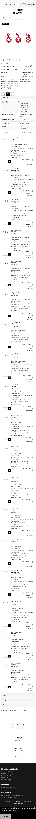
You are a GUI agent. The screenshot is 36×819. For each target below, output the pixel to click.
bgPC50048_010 (16, 384)
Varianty (5, 97)
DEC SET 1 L (15, 139)
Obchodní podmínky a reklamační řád (12, 795)
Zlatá (29, 132)
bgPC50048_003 (16, 601)
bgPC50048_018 (16, 137)
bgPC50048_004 (16, 570)
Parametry (6, 700)
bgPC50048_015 (16, 230)
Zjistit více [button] (12, 810)
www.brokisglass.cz (7, 781)
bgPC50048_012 (16, 323)
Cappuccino (28, 126)
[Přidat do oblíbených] (12, 94)
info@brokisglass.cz (11, 787)
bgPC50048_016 (16, 199)
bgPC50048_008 (16, 446)
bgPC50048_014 (16, 261)
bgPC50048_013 (16, 292)
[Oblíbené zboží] (10, 4)
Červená (23, 128)
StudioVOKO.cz (18, 803)
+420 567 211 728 (12, 789)
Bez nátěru (23, 120)
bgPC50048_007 (16, 477)
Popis (4, 695)
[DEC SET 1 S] (18, 726)
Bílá (21, 126)
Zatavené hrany (24, 123)
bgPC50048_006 (16, 508)
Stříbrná (22, 132)
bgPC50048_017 (16, 168)
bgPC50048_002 (16, 632)
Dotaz (4, 705)
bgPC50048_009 (16, 415)
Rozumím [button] (6, 816)
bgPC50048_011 (16, 354)
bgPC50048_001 (16, 663)
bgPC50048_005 (16, 539)
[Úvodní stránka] (3, 18)
